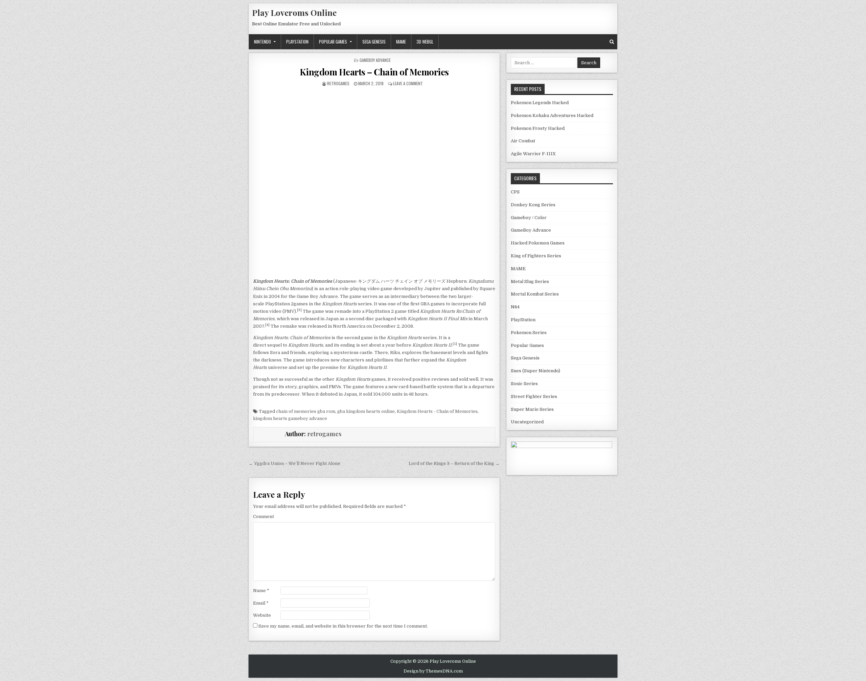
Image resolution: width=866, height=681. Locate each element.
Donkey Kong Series (533, 204)
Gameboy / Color (529, 217)
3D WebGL (424, 41)
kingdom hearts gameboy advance (290, 418)
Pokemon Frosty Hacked (538, 128)
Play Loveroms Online (294, 12)
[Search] (612, 41)
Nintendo (262, 41)
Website (262, 615)
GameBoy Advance (375, 60)
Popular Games (333, 41)
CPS (515, 191)
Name (261, 590)
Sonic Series (524, 383)
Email (261, 603)
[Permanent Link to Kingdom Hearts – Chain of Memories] (374, 176)
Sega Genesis (374, 41)
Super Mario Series (532, 409)
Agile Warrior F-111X (533, 153)
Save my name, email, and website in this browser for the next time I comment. (343, 626)
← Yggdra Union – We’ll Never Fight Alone (294, 463)
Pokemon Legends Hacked (540, 102)
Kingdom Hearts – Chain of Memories (374, 72)
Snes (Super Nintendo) (535, 370)
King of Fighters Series (536, 255)
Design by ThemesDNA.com (433, 671)
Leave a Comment (408, 83)
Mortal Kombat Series (535, 294)
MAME (401, 41)
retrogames (338, 83)
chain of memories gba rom (305, 411)
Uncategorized (527, 421)
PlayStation (297, 41)
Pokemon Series (529, 332)
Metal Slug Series (530, 281)
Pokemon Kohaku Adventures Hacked (552, 115)
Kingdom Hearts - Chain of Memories (437, 411)
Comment (263, 516)
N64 (515, 306)
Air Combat (523, 140)
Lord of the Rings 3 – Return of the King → (454, 463)
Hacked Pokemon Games (538, 242)
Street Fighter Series (534, 396)
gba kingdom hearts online (366, 411)
